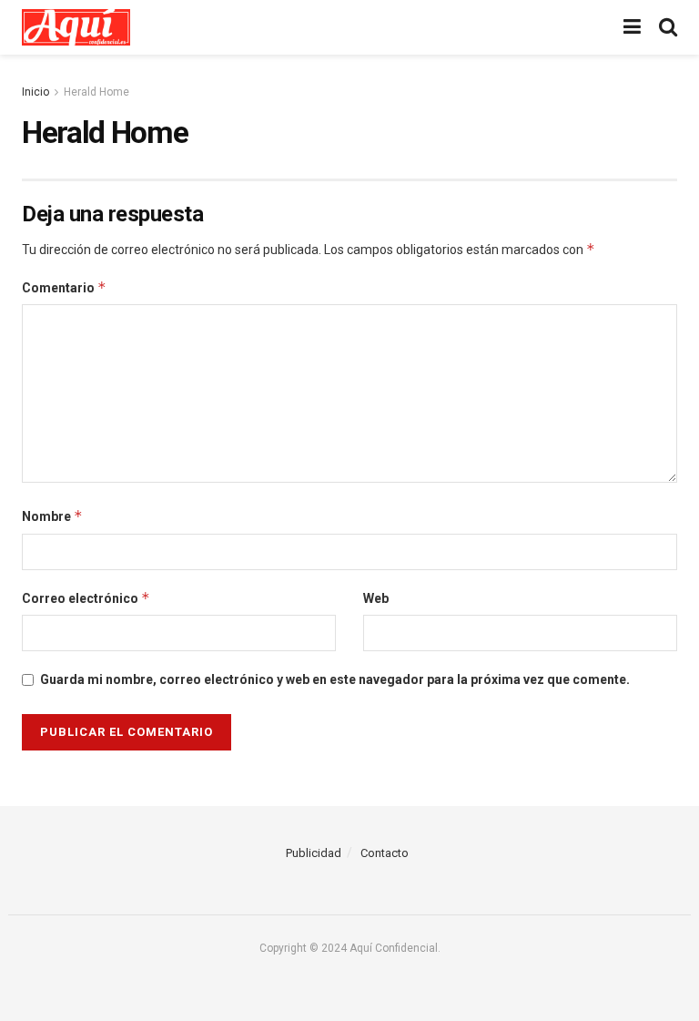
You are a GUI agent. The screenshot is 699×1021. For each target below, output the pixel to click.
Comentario (64, 287)
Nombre (52, 516)
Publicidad (313, 853)
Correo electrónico (86, 598)
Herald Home (96, 92)
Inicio (35, 92)
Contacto (384, 853)
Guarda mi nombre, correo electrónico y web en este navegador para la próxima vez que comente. (335, 679)
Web (376, 598)
